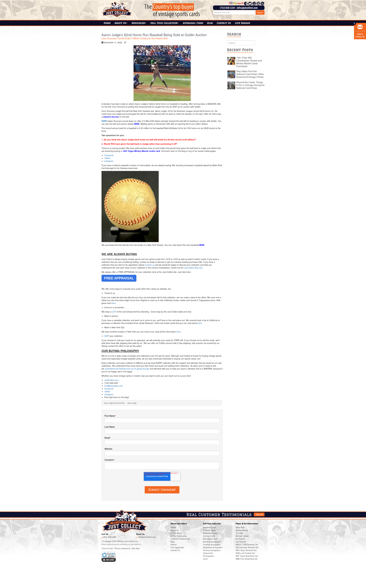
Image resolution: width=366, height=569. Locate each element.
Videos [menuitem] (174, 544)
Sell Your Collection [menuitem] (163, 23)
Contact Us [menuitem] (175, 550)
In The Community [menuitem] (179, 536)
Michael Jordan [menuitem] (242, 536)
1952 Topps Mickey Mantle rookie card (141, 151)
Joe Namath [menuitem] (241, 542)
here (114, 303)
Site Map (136, 548)
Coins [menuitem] (205, 559)
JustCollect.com (111, 380)
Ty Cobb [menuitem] (239, 533)
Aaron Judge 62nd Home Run (114, 403)
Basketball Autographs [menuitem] (212, 547)
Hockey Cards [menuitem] (209, 536)
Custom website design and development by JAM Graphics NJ (121, 544)
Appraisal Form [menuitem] (193, 23)
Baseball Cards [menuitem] (209, 527)
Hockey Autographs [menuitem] (211, 550)
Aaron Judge (132, 403)
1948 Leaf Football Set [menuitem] (245, 553)
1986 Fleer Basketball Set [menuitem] (246, 559)
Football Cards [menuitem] (209, 530)
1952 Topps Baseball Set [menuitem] (246, 550)
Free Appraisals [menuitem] (177, 547)
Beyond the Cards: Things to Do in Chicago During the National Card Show (250, 85)
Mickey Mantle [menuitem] (242, 530)
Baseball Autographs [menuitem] (212, 542)
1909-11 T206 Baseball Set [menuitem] (247, 544)
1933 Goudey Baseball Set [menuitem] (247, 547)
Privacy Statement (122, 548)
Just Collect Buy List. (193, 267)
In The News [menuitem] (176, 533)
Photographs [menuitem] (208, 556)
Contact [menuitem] (224, 23)
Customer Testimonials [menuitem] (180, 539)
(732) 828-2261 (227, 7)
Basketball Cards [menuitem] (210, 533)
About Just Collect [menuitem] (179, 523)
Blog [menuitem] (210, 23)
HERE (136, 123)
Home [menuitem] (107, 23)
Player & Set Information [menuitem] (247, 523)
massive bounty (111, 116)
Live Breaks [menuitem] (242, 23)
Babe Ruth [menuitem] (240, 527)
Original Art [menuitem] (208, 553)
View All (259, 514)
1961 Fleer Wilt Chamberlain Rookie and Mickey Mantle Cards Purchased (249, 62)
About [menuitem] (120, 23)
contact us (149, 264)
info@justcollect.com (247, 7)
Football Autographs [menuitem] (212, 544)
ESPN (104, 121)
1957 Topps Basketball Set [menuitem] (247, 556)
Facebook (109, 155)
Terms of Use (107, 548)
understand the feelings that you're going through (127, 368)
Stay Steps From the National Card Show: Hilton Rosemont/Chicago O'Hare (250, 74)
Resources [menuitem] (138, 23)
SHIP (106, 335)
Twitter (107, 158)
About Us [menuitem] (175, 530)
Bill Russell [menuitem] (240, 539)
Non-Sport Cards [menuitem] (210, 539)
